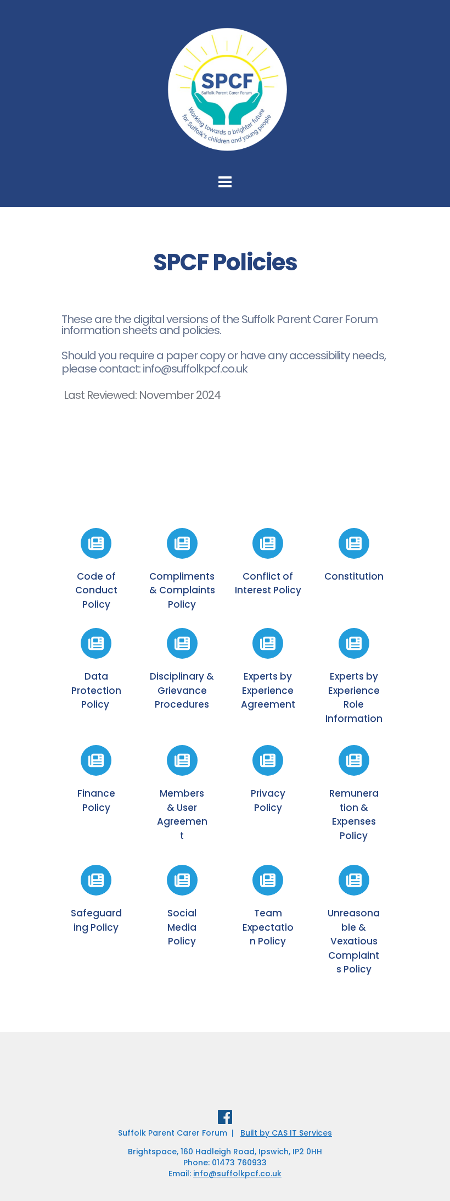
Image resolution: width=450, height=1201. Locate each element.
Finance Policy (97, 800)
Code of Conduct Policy (97, 590)
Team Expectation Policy (268, 927)
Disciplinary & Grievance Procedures (183, 690)
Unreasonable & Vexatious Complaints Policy (354, 941)
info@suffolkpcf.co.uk (237, 1173)
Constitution (354, 576)
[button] (426, 15)
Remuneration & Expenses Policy (354, 814)
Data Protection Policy (97, 690)
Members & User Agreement (182, 814)
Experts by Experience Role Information (354, 697)
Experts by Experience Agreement (268, 690)
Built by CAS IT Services (286, 1132)
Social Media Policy (183, 927)
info (152, 368)
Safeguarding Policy (96, 920)
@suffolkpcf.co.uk (204, 368)
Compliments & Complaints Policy (183, 590)
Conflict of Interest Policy (268, 583)
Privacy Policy (269, 800)
